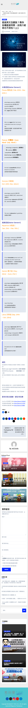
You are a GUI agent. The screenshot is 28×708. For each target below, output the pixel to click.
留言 (3, 516)
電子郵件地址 (5, 543)
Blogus (12, 706)
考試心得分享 (7, 631)
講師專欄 (6, 677)
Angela (7, 484)
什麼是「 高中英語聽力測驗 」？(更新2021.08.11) (14, 598)
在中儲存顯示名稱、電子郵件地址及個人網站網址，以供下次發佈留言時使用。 (14, 559)
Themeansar (19, 706)
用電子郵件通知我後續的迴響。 (10, 563)
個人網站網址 (5, 550)
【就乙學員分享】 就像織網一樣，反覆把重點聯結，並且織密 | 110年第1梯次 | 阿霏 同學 (14, 635)
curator (7, 468)
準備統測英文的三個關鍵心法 (9, 595)
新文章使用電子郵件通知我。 (10, 566)
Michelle (8, 31)
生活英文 (4, 19)
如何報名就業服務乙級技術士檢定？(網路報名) (13, 591)
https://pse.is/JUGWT (20, 401)
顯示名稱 (4, 537)
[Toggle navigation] (2, 4)
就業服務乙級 (7, 646)
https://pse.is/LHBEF (19, 405)
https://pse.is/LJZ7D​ (19, 403)
